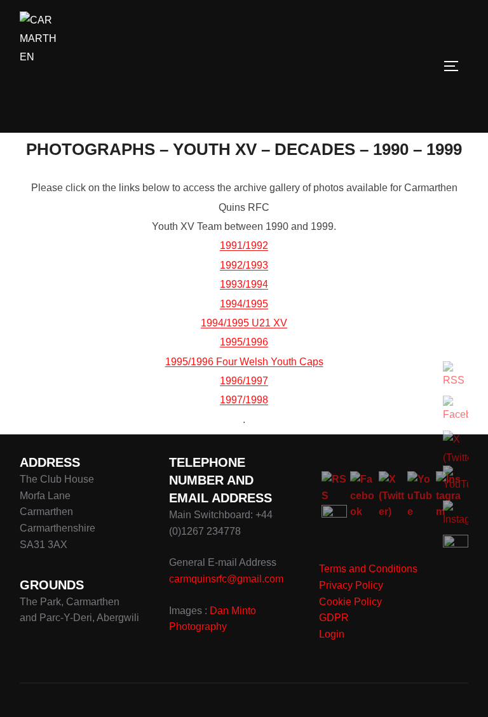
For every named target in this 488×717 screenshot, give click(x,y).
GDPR (334, 617)
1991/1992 (244, 245)
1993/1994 (244, 284)
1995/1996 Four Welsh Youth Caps (244, 361)
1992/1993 (244, 265)
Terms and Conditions (368, 568)
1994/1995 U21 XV (244, 323)
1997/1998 (244, 399)
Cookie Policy (350, 601)
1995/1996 (244, 342)
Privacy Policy (351, 585)
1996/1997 (244, 380)
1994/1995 (244, 303)
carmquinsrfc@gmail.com (226, 578)
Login (331, 634)
